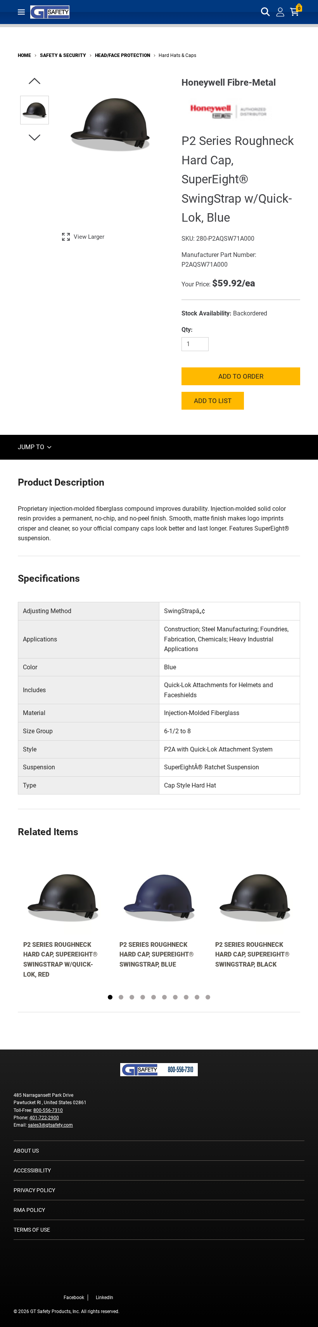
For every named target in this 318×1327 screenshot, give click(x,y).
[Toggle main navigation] (21, 12)
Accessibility (32, 1170)
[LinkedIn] (115, 1281)
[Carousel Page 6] (164, 997)
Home (24, 55)
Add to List (213, 401)
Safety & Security (63, 55)
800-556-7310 (48, 1110)
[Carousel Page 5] (153, 997)
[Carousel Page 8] (186, 997)
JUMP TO (32, 447)
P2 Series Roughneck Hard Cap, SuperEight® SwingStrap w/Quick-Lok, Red (60, 959)
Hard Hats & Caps (177, 55)
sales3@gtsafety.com (50, 1125)
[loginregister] (280, 12)
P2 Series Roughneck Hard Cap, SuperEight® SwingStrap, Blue (156, 954)
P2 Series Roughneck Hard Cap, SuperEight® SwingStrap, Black (252, 954)
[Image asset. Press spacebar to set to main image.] (34, 110)
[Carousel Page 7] (175, 997)
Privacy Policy (34, 1190)
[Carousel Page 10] (208, 997)
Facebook (74, 1297)
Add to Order (240, 376)
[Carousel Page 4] (142, 997)
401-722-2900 (44, 1117)
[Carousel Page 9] (197, 997)
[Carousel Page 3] (132, 997)
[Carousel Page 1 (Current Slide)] (110, 997)
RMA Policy (29, 1210)
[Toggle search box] (265, 12)
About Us (26, 1151)
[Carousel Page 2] (121, 997)
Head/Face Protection (122, 55)
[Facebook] (104, 1281)
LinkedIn (104, 1297)
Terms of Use (32, 1230)
